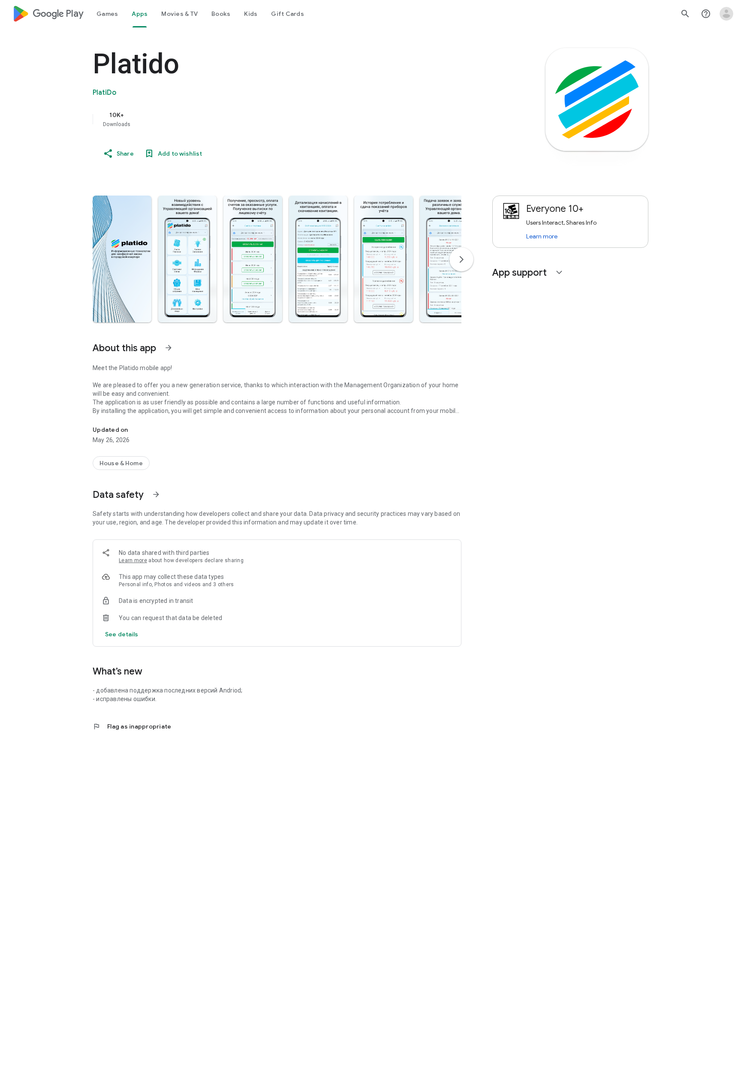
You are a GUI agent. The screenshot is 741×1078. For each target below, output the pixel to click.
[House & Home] (121, 463)
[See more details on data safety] (122, 634)
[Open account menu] (726, 13)
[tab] (107, 13)
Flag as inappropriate (132, 726)
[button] (122, 259)
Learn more (133, 560)
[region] (264, 119)
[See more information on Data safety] (156, 494)
